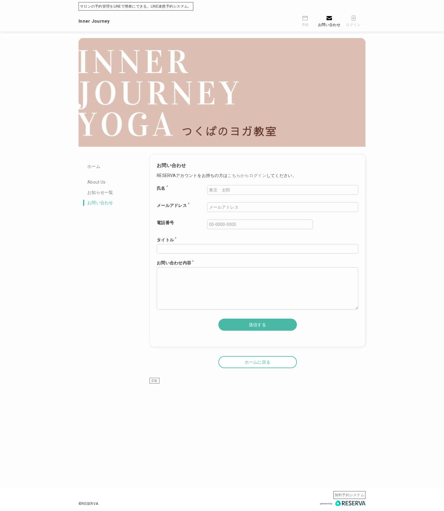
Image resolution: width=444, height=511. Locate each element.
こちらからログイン (246, 175)
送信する (257, 324)
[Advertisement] (257, 426)
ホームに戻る (258, 362)
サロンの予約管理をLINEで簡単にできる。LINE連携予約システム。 (136, 6)
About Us (96, 182)
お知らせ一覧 (100, 192)
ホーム (93, 166)
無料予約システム (349, 495)
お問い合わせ (100, 202)
